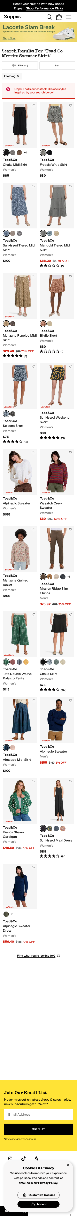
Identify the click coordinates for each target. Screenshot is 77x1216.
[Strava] (36, 1158)
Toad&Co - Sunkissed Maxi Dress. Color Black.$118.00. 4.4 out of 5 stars (57, 818)
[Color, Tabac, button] (49, 576)
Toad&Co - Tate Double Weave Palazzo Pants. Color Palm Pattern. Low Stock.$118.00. (20, 651)
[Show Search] (49, 17)
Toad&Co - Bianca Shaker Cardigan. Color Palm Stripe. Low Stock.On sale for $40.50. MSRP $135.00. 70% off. (20, 818)
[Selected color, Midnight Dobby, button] (6, 747)
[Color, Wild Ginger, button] (12, 662)
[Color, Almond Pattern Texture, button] (12, 233)
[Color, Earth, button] (19, 152)
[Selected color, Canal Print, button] (6, 233)
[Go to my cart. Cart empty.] (59, 17)
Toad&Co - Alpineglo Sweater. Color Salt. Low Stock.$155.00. (20, 485)
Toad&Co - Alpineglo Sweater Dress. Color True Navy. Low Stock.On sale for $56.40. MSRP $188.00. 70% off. (20, 904)
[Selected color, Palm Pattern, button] (6, 662)
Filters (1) (23, 65)
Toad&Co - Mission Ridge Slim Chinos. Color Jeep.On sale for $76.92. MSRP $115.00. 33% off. (57, 566)
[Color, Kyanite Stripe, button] (19, 662)
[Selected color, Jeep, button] (43, 576)
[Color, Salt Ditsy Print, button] (12, 152)
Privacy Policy (47, 1183)
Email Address (19, 1114)
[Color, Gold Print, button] (56, 233)
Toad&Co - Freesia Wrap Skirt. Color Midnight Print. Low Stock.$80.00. (57, 140)
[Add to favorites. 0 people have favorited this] (34, 105)
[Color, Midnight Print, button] (49, 828)
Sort (57, 65)
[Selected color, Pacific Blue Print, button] (6, 414)
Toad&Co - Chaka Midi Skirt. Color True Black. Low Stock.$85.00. (20, 140)
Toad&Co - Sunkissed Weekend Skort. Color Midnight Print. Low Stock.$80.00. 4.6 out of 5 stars (57, 403)
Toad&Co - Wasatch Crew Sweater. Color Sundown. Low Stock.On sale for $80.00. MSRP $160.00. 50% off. (57, 485)
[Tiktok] (23, 1158)
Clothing (10, 76)
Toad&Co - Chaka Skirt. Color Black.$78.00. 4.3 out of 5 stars (57, 651)
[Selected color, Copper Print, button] (43, 323)
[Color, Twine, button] (56, 576)
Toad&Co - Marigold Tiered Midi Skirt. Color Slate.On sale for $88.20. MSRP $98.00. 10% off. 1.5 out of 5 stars (57, 225)
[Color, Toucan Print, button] (26, 662)
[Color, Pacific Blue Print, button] (49, 233)
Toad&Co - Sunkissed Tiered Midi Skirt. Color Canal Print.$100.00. (20, 225)
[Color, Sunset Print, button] (63, 828)
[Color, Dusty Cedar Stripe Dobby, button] (12, 747)
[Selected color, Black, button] (43, 662)
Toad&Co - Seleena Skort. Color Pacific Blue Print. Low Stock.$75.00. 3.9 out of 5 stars (20, 403)
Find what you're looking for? (36, 955)
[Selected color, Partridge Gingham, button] (6, 323)
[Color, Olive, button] (6, 914)
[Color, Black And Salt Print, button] (19, 233)
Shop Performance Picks (44, 8)
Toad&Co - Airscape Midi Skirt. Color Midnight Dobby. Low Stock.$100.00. (20, 735)
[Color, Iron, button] (63, 576)
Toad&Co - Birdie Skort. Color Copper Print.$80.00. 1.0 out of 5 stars (57, 315)
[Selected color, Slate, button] (43, 233)
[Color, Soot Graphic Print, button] (12, 323)
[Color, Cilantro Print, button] (56, 662)
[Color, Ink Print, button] (56, 828)
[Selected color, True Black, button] (6, 152)
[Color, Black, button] (49, 152)
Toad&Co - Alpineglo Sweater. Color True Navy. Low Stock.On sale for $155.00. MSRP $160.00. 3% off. (57, 735)
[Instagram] (10, 1158)
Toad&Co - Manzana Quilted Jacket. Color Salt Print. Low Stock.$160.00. (20, 566)
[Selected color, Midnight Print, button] (43, 152)
